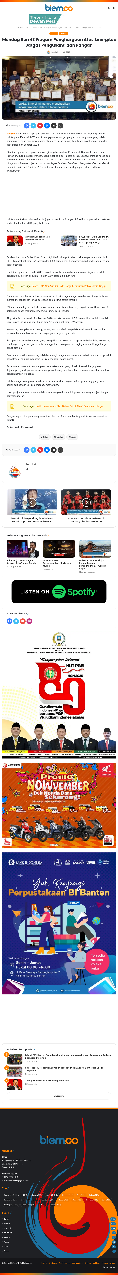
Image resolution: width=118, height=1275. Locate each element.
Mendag (59, 437)
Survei (6, 1251)
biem (23, 1195)
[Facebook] (26, 125)
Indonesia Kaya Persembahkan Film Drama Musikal (57, 563)
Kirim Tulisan (64, 1263)
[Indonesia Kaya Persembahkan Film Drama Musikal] (59, 549)
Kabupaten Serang (14, 1200)
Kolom (6, 1242)
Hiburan (7, 1223)
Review (7, 1237)
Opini (106, 1200)
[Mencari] (114, 9)
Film (81, 1195)
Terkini (28, 27)
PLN (43, 1205)
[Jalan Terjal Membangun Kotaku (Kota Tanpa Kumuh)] (23, 549)
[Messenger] (47, 125)
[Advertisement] (59, 196)
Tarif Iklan (96, 1263)
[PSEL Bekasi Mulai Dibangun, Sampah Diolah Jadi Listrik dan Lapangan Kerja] (69, 241)
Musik (77, 1200)
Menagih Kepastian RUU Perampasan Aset (37, 238)
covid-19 (52, 1195)
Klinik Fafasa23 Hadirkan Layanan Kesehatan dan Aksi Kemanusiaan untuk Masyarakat (64, 1069)
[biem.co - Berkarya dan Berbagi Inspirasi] (59, 8)
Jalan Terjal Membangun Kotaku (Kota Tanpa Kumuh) (22, 562)
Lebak (63, 1200)
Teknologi (8, 1232)
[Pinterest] (40, 125)
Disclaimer (53, 1263)
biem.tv (44, 1263)
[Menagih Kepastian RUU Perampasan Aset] (15, 241)
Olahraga (92, 1200)
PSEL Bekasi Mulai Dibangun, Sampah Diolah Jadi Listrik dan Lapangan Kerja (94, 239)
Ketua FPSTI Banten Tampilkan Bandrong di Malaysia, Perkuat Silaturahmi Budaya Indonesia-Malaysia (68, 1056)
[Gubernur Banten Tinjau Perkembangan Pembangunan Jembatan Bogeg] (95, 549)
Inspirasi (7, 1228)
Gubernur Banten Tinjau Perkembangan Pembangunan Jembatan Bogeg (92, 564)
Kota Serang (48, 1200)
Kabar (54, 34)
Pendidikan (28, 1205)
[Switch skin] (109, 9)
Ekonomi (67, 1195)
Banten (9, 1195)
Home (21, 27)
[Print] (60, 125)
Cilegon (37, 1195)
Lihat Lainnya (59, 1096)
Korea (32, 1200)
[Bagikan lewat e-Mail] (54, 125)
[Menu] (3, 9)
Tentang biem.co (108, 1263)
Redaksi (55, 52)
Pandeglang (11, 1205)
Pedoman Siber (77, 1263)
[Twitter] (33, 125)
